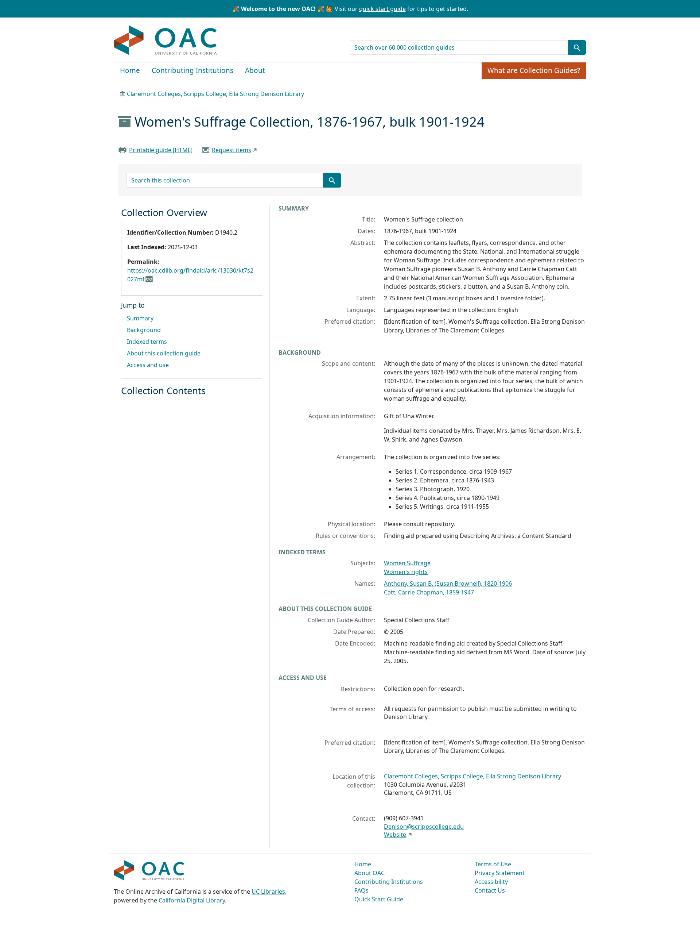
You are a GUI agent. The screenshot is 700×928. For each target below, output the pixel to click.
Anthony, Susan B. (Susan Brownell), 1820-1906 (448, 583)
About (255, 70)
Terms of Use (493, 864)
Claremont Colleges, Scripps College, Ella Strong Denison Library (215, 94)
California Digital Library (192, 900)
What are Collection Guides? (533, 70)
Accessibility (491, 882)
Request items (231, 150)
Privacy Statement (500, 873)
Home (130, 70)
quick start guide (382, 9)
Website (395, 835)
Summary (140, 318)
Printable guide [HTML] (160, 150)
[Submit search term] (577, 47)
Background (144, 330)
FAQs (361, 890)
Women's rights (406, 572)
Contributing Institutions (192, 70)
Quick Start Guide (378, 899)
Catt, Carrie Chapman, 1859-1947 (429, 592)
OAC (166, 40)
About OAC (369, 873)
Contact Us (490, 890)
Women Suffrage (407, 563)
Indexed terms (147, 342)
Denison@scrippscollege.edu (424, 827)
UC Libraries (268, 891)
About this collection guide (164, 353)
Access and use (148, 365)
